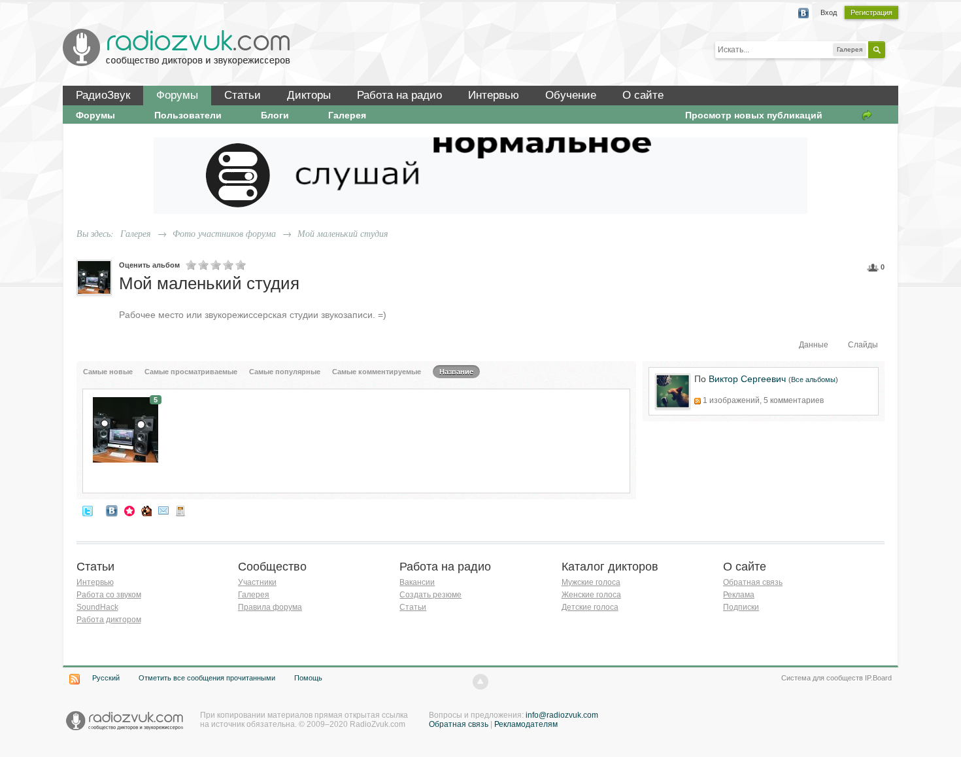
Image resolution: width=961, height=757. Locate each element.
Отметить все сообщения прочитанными (207, 678)
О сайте (643, 95)
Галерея (347, 115)
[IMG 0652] (125, 429)
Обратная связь (753, 582)
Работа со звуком (108, 594)
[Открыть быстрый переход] (867, 115)
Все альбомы (813, 379)
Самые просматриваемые (190, 372)
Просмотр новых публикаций (753, 115)
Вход (828, 12)
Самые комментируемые (376, 372)
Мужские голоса (591, 582)
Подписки (741, 607)
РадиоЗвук (103, 95)
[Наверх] (480, 682)
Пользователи (188, 115)
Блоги (275, 115)
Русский (106, 678)
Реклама (738, 594)
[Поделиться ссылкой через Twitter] (87, 510)
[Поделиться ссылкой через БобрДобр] (146, 510)
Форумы (177, 95)
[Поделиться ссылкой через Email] (163, 510)
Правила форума (270, 607)
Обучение (570, 95)
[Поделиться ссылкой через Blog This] (180, 510)
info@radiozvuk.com (562, 715)
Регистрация (871, 12)
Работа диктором (108, 619)
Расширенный (893, 49)
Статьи (242, 95)
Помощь (308, 678)
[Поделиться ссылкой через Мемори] (129, 510)
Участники (257, 582)
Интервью (493, 95)
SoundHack (97, 607)
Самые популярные (284, 372)
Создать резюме (430, 594)
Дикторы (309, 95)
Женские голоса (591, 594)
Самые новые (108, 372)
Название (456, 372)
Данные (813, 344)
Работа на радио (399, 95)
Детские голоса (590, 607)
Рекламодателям (526, 724)
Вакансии (417, 582)
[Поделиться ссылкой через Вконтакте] (112, 510)
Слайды (863, 344)
